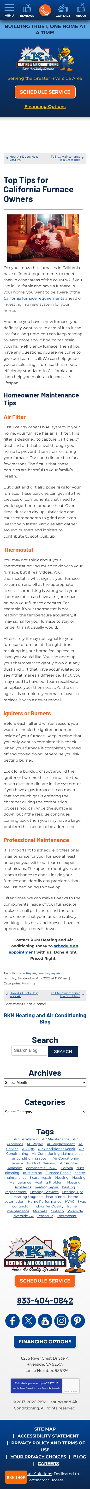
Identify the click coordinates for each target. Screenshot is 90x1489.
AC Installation (26, 1139)
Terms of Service (48, 1388)
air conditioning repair (30, 1158)
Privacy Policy (31, 1388)
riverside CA (23, 1216)
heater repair (41, 1177)
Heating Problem (49, 1182)
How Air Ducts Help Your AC (24, 158)
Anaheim (15, 1168)
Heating (28, 983)
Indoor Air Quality (49, 1206)
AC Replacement (61, 1144)
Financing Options (45, 106)
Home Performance (44, 1201)
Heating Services (44, 1192)
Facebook (12, 1321)
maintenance (18, 1211)
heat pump (55, 1197)
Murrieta (40, 1211)
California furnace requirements (34, 298)
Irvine (72, 1206)
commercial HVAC (41, 1168)
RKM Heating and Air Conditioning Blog (45, 1018)
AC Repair (35, 1144)
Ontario (57, 1211)
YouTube (45, 1321)
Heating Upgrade (28, 1197)
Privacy (68, 1391)
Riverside (75, 1211)
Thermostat (67, 1216)
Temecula (45, 1216)
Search (63, 1051)
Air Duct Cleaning (41, 1163)
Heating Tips (72, 1192)
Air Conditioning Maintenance (57, 1153)
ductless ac (32, 1173)
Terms (74, 1391)
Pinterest (78, 1321)
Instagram (61, 1321)
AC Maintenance (55, 1139)
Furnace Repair (24, 973)
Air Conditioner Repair (57, 1149)
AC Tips (28, 1149)
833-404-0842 (45, 10)
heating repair (49, 973)
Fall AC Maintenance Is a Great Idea (65, 158)
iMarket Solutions (35, 1474)
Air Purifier (69, 1163)
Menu (9, 15)
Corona (67, 1168)
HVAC (69, 1201)
